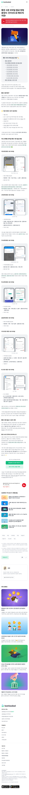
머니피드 (6, 6)
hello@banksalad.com (9, 774)
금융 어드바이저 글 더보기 (9, 577)
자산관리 (12, 6)
